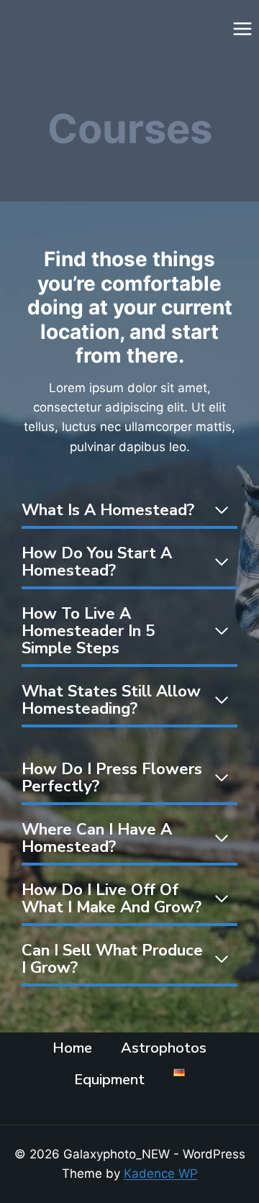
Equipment (109, 1079)
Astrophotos (163, 1048)
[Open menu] (242, 28)
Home (72, 1048)
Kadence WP (161, 1173)
